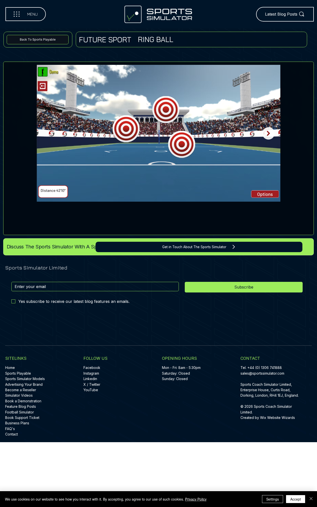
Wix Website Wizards (277, 417)
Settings (272, 499)
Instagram (91, 373)
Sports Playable (18, 373)
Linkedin (90, 379)
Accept (295, 499)
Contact (11, 434)
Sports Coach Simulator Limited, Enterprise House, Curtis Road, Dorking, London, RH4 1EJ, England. (270, 390)
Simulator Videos (19, 395)
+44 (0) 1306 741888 (264, 367)
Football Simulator (19, 412)
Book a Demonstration (23, 401)
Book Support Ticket (22, 417)
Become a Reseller (20, 390)
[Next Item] (268, 133)
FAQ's (10, 429)
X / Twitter (91, 384)
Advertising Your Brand (24, 384)
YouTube (90, 390)
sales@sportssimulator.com (262, 373)
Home (10, 367)
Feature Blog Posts (20, 406)
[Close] (311, 499)
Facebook (91, 367)
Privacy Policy (196, 499)
